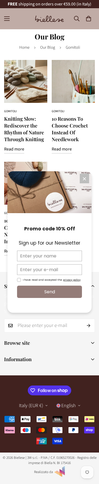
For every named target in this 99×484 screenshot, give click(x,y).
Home (24, 47)
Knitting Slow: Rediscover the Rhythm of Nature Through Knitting (24, 129)
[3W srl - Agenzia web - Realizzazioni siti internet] (59, 475)
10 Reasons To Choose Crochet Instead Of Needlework (70, 129)
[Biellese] (49, 18)
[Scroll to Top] (89, 455)
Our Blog (47, 47)
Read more (14, 149)
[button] (88, 18)
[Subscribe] (88, 325)
